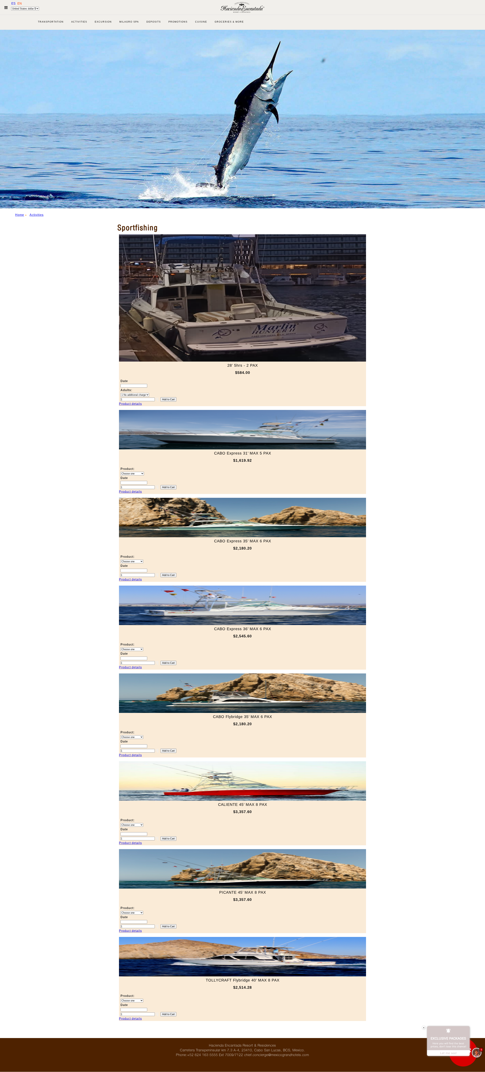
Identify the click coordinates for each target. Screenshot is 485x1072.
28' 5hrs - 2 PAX (242, 365)
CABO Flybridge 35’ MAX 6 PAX (242, 717)
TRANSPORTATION (51, 21)
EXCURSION (103, 21)
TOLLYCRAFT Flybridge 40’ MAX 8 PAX (242, 980)
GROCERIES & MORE (229, 21)
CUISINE (201, 21)
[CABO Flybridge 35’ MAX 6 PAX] (242, 711)
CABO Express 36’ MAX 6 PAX (242, 629)
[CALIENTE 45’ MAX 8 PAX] (242, 799)
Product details (130, 403)
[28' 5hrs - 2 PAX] (242, 360)
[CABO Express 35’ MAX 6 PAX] (242, 536)
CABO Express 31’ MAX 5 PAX (242, 453)
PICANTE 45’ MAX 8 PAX (242, 892)
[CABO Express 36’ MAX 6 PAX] (242, 624)
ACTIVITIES (79, 21)
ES (13, 3)
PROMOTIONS (178, 21)
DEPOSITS (153, 21)
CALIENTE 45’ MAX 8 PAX (242, 804)
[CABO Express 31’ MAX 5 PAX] (242, 448)
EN (19, 3)
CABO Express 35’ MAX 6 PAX (242, 541)
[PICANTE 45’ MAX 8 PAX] (242, 887)
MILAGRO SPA (129, 21)
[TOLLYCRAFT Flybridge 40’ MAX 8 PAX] (242, 975)
